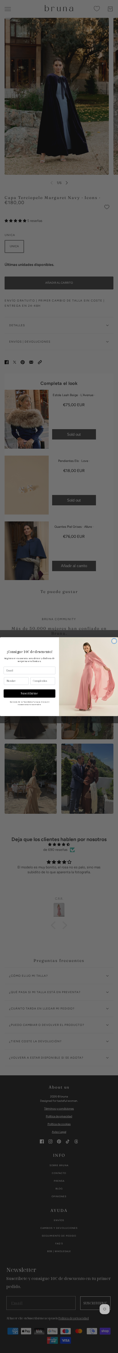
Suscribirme (29, 693)
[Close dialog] (114, 640)
